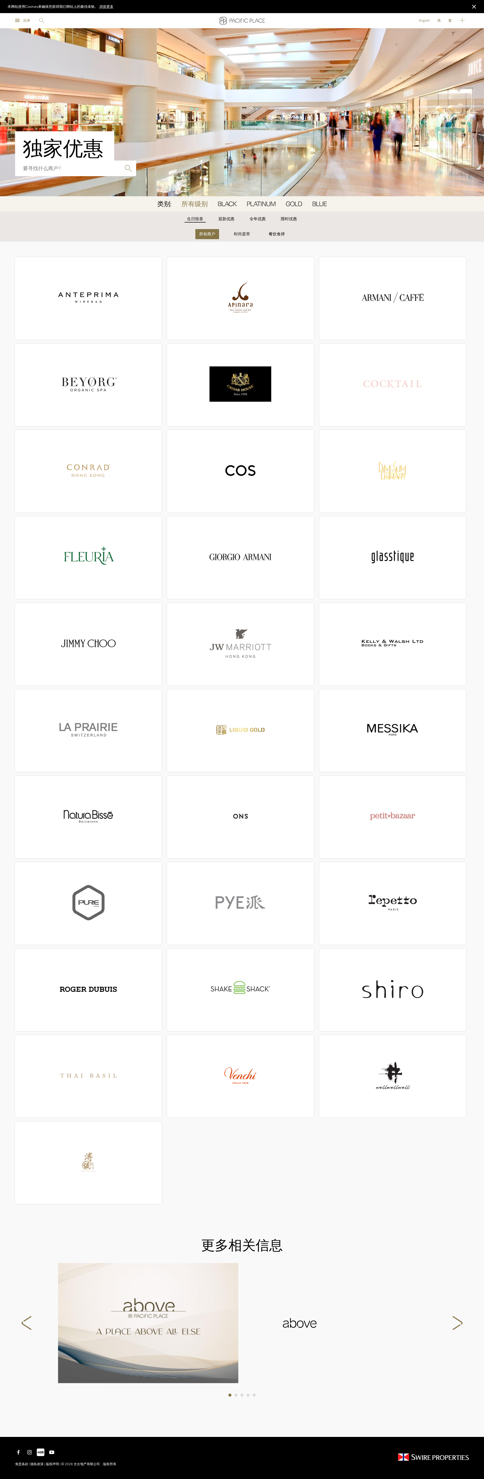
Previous (26, 1323)
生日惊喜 (195, 218)
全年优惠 (258, 218)
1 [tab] (230, 1395)
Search (41, 20)
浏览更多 (106, 7)
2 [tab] (236, 1395)
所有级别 (195, 204)
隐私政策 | (38, 1464)
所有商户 (207, 234)
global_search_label (128, 168)
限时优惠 (289, 218)
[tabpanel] (242, 1323)
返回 (476, 1429)
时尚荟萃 (242, 234)
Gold (294, 204)
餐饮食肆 (277, 234)
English (424, 20)
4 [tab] (248, 1395)
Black (227, 204)
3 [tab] (242, 1395)
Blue (319, 204)
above (148, 1323)
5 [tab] (254, 1395)
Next (457, 1323)
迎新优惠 (226, 218)
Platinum (261, 204)
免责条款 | (23, 1464)
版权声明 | (53, 1464)
